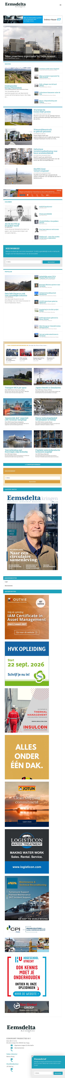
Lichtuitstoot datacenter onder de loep (25, 56)
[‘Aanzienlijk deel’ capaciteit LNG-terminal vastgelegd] (17, 407)
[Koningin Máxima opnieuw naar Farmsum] (36, 285)
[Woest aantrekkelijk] (36, 215)
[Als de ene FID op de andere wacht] (18, 213)
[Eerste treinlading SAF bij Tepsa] (39, 352)
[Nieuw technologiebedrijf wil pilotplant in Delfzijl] (48, 407)
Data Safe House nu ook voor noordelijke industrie (16, 294)
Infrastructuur (22, 89)
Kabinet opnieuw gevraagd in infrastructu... (11, 359)
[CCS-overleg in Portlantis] (26, 352)
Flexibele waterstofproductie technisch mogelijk (47, 451)
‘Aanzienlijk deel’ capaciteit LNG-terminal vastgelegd (16, 419)
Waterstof (43, 133)
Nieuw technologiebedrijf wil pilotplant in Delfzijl (46, 419)
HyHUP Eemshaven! (45, 207)
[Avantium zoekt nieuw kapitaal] (36, 69)
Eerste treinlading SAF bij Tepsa (38, 358)
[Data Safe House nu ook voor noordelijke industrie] (18, 283)
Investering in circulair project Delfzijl (48, 310)
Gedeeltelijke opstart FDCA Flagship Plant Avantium (47, 277)
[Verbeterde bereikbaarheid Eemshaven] (36, 294)
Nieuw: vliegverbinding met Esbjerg (48, 101)
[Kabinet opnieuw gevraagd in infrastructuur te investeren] (12, 352)
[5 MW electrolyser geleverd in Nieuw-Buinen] (36, 319)
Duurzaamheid (13, 89)
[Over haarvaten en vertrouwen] (36, 230)
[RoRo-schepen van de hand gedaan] (36, 85)
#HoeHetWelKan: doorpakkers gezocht (48, 222)
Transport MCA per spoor (15, 387)
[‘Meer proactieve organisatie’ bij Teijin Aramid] (36, 77)
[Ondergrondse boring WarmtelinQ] (18, 75)
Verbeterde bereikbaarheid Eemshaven (47, 293)
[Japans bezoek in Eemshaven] (48, 376)
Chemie (46, 70)
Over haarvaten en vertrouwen (49, 229)
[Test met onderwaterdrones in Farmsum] (36, 335)
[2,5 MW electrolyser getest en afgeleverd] (36, 302)
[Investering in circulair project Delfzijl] (36, 310)
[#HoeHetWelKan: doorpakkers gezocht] (36, 222)
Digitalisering (14, 58)
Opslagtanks (21, 422)
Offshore (49, 86)
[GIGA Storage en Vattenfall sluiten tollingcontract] (36, 327)
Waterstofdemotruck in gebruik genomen (43, 130)
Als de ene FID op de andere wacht (12, 224)
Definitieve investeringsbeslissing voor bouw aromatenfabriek (45, 151)
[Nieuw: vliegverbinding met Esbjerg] (36, 101)
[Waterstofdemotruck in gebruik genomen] (18, 137)
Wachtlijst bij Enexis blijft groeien (42, 111)
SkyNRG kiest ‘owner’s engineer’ (41, 170)
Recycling (50, 287)
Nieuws (23, 58)
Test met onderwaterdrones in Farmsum (48, 335)
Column (10, 227)
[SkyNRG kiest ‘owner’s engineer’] (18, 176)
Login (6, 581)
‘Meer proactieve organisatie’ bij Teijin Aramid (49, 76)
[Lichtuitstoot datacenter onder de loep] (36, 93)
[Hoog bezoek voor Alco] (53, 352)
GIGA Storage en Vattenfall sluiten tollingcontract (50, 326)
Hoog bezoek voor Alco (50, 358)
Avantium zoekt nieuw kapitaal (49, 69)
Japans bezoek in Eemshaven (48, 387)
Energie (39, 114)
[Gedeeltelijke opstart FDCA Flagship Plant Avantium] (36, 277)
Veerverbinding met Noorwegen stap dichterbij (16, 451)
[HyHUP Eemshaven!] (36, 207)
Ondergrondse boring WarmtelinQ (13, 87)
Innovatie (49, 279)
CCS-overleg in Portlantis (23, 358)
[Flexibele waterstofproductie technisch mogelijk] (48, 439)
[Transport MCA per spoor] (17, 376)
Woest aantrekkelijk (45, 214)
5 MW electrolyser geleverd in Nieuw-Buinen (48, 318)
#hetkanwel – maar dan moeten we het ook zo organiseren (49, 237)
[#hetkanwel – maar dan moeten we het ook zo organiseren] (36, 237)
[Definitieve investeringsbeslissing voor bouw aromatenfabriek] (18, 156)
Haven (19, 58)
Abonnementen (9, 585)
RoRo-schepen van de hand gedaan (48, 85)
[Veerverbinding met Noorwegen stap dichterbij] (17, 439)
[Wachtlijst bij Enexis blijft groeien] (18, 117)
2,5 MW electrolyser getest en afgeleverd (48, 302)
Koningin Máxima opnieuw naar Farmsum (49, 285)
